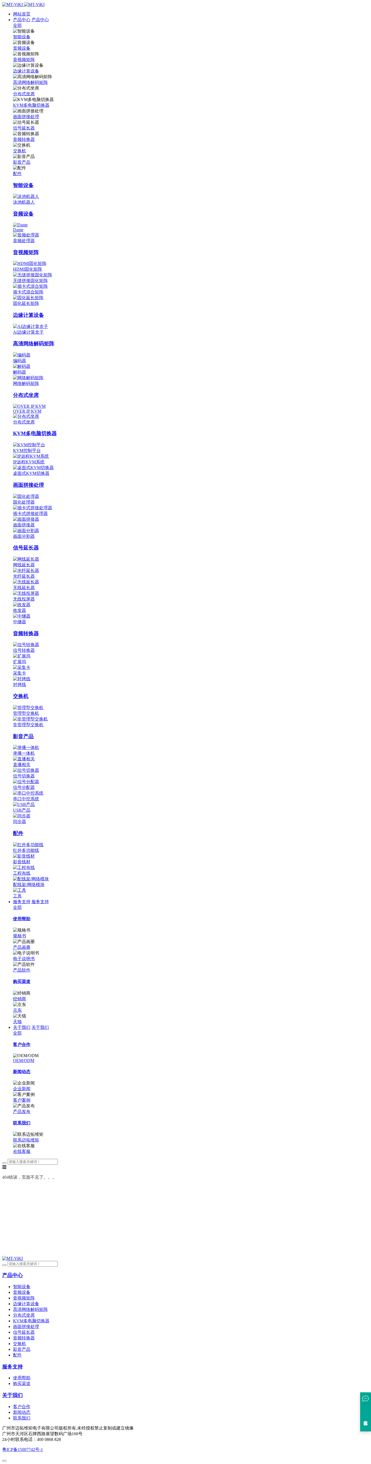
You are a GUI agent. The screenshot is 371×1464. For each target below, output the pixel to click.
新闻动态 (21, 1412)
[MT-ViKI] (12, 1258)
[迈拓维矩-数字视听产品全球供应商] (23, 4)
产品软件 (21, 970)
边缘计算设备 (26, 71)
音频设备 (21, 48)
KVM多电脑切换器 (31, 105)
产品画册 (21, 947)
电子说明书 (24, 958)
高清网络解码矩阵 (30, 82)
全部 (17, 25)
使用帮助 (21, 1378)
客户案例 (21, 1100)
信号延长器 (24, 128)
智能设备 (21, 36)
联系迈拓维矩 (26, 1140)
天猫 (17, 1021)
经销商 (19, 999)
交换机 (19, 150)
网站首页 (21, 14)
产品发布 (21, 1111)
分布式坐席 (24, 93)
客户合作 (21, 1406)
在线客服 (21, 1151)
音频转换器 (24, 139)
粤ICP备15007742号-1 (22, 1449)
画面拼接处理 (26, 116)
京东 (17, 1010)
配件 (17, 173)
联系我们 (21, 1418)
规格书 (19, 936)
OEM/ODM (23, 1060)
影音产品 (21, 162)
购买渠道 (21, 1383)
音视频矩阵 (24, 59)
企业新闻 (21, 1088)
